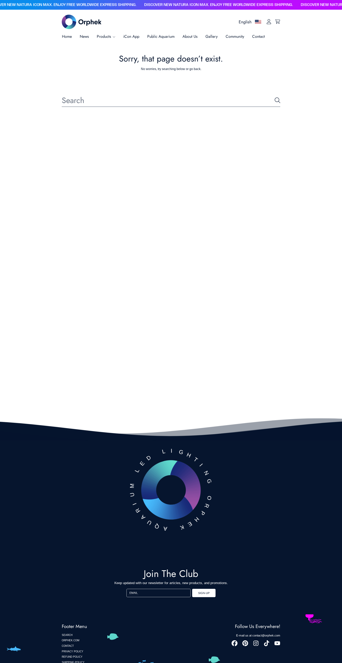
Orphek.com (70, 640)
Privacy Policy (72, 651)
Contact (68, 645)
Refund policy (72, 656)
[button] (277, 21)
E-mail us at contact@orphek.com (258, 635)
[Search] (277, 100)
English (245, 22)
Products (104, 36)
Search (67, 635)
